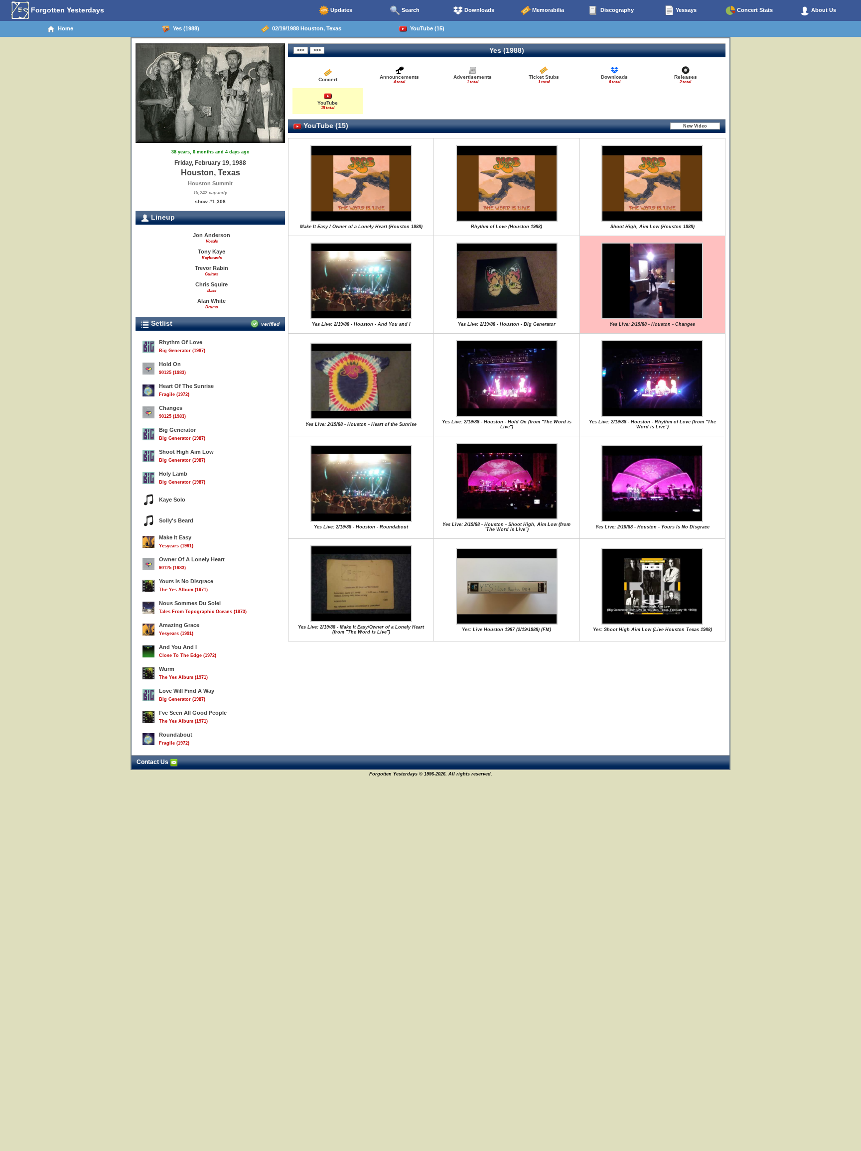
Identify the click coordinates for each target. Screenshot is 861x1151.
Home (64, 28)
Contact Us (153, 762)
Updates (340, 10)
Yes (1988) (184, 28)
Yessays (685, 10)
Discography (616, 10)
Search (410, 10)
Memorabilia (547, 10)
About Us (823, 10)
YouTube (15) (425, 28)
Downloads (478, 10)
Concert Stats (754, 10)
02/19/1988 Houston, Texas (305, 28)
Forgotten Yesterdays (66, 10)
